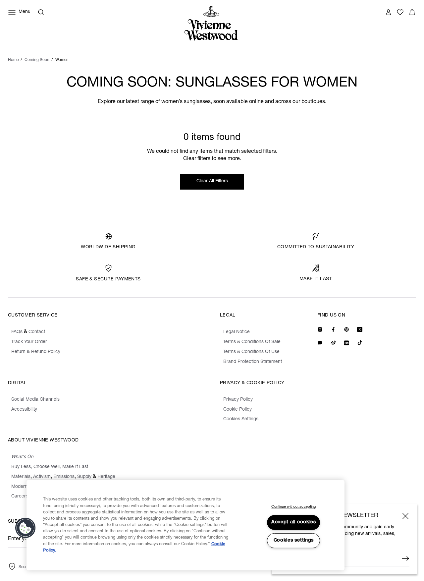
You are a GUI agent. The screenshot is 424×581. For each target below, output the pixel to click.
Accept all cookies (293, 522)
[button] (25, 528)
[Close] (405, 516)
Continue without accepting (293, 507)
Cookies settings (294, 540)
